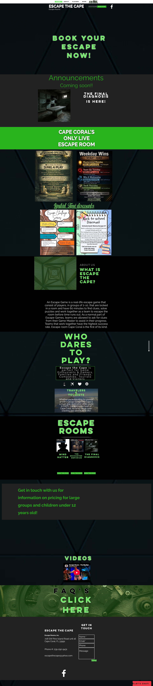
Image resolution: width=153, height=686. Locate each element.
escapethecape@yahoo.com (58, 655)
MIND (63, 454)
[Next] (95, 400)
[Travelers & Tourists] (81, 409)
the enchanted (76, 455)
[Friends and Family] (71, 409)
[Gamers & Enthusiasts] (75, 409)
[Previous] (57, 400)
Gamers (77, 392)
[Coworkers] (78, 409)
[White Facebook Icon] (64, 673)
